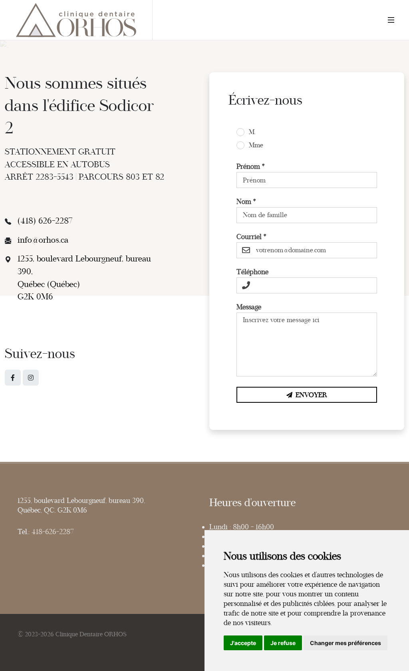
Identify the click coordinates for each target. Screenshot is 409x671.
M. (252, 132)
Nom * (246, 201)
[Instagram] (31, 378)
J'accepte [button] (243, 642)
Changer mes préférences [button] (345, 642)
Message (248, 307)
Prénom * (250, 166)
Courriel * (251, 237)
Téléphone (252, 272)
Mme (256, 145)
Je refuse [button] (283, 642)
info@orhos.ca (43, 240)
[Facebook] (13, 378)
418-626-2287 (53, 531)
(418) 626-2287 (45, 221)
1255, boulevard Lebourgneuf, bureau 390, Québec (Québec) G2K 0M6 (84, 277)
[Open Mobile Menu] (391, 20)
